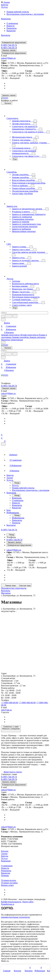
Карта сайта (27, 902)
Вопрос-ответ (7, 885)
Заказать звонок (9, 50)
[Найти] (15, 316)
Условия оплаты (8, 880)
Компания (5, 861)
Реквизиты (12, 28)
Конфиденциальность (11, 902)
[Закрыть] (3, 444)
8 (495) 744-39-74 (9, 45)
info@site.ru (6, 710)
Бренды (4, 856)
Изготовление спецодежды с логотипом (25, 14)
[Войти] (2, 431)
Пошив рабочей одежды (18, 12)
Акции (4, 853)
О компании (12, 23)
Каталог (5, 851)
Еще (15, 159)
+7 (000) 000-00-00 (9, 702)
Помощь (5, 875)
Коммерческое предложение (14, 43)
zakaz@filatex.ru (8, 58)
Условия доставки (9, 883)
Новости (11, 26)
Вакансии (11, 30)
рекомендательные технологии (15, 917)
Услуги (4, 858)
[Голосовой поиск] (8, 316)
